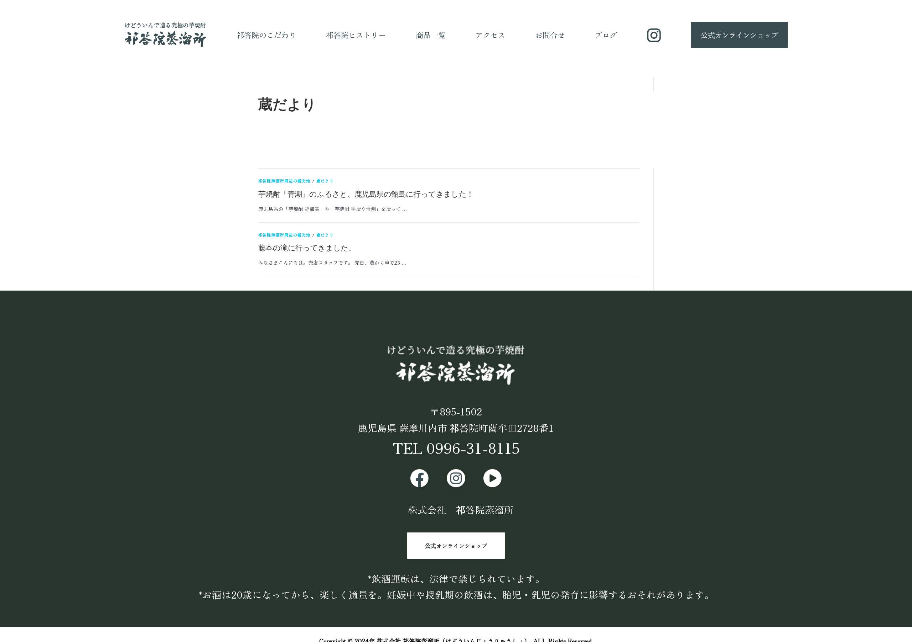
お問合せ (550, 34)
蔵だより (325, 181)
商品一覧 (431, 34)
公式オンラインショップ (456, 545)
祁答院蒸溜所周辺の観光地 (284, 181)
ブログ (606, 34)
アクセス (490, 34)
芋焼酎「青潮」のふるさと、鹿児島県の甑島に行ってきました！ (366, 194)
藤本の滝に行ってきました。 (307, 247)
